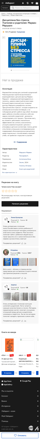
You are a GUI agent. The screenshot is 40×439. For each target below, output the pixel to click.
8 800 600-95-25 (7, 429)
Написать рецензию (20, 204)
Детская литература (9, 364)
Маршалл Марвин (25, 152)
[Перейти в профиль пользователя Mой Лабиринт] (28, 3)
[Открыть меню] (2, 3)
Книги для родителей (26, 169)
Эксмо (21, 162)
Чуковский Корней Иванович (9, 362)
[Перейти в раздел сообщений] (23, 3)
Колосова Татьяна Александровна (27, 364)
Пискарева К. (24, 156)
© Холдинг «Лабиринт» (10, 426)
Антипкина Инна (25, 159)
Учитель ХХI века (25, 166)
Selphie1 (14, 285)
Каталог (5, 8)
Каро (20, 366)
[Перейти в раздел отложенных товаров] (32, 3)
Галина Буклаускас (17, 217)
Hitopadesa (14, 250)
